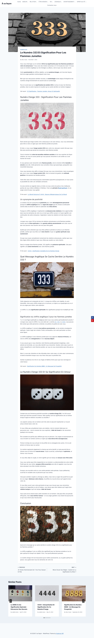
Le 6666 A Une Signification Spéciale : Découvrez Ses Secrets (19, 607)
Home (19, 1)
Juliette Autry (15, 612)
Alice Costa (24, 59)
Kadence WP (60, 633)
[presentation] (20, 593)
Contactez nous (51, 5)
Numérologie (23, 49)
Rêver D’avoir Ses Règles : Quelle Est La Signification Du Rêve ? (64, 570)
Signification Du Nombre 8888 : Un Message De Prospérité (44, 366)
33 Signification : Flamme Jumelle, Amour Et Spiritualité (43, 91)
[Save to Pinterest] (92, 320)
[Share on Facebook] (92, 317)
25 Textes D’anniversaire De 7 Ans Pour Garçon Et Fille (32, 570)
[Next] (83, 601)
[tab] (45, 617)
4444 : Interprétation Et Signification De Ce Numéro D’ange (45, 607)
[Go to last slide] (10, 601)
